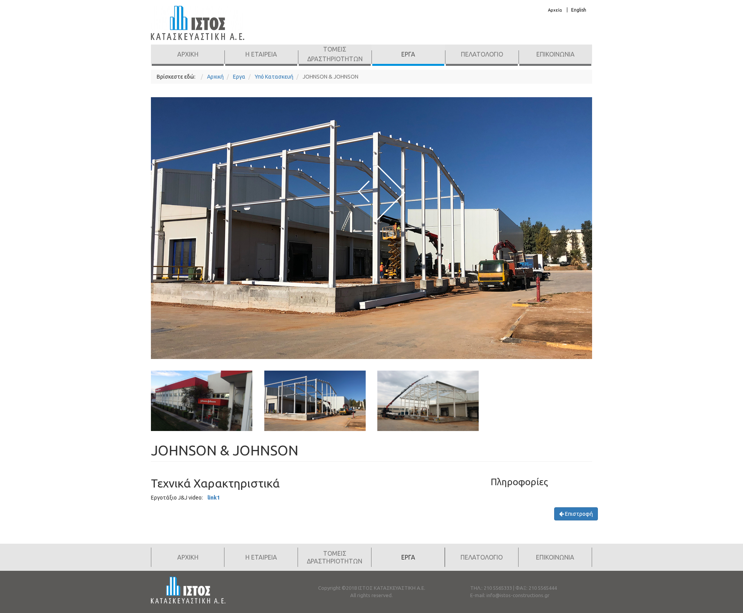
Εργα (408, 54)
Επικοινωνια (555, 54)
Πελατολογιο (482, 54)
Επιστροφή (578, 514)
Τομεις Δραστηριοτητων (335, 54)
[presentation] (364, 191)
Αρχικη (188, 54)
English (578, 9)
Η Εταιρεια (261, 54)
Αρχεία (555, 10)
